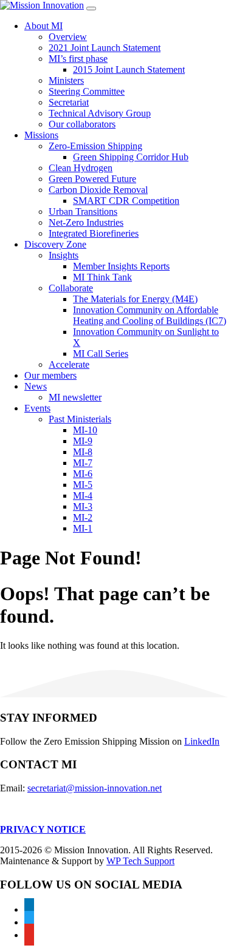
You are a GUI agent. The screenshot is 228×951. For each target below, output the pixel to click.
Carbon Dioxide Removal (98, 189)
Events (37, 408)
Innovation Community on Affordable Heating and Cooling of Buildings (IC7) (149, 315)
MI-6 (82, 474)
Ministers (66, 80)
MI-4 (82, 495)
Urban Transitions (83, 211)
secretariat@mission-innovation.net (94, 788)
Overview (68, 37)
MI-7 (82, 463)
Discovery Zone (55, 244)
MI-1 (82, 528)
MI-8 (82, 452)
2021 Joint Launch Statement (105, 47)
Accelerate (69, 364)
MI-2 (82, 517)
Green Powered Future (92, 179)
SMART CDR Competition (126, 200)
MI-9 (82, 441)
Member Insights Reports (121, 266)
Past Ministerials (80, 419)
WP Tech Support (140, 861)
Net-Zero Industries (86, 222)
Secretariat (69, 102)
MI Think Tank (102, 277)
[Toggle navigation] (91, 8)
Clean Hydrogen (80, 168)
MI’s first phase (78, 58)
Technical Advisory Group (100, 113)
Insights (63, 255)
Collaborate (71, 288)
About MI (43, 26)
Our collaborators (82, 124)
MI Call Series (100, 353)
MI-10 (85, 430)
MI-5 (82, 484)
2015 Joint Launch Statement (129, 69)
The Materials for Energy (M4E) (135, 299)
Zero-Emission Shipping (95, 146)
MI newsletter (75, 397)
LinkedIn (201, 741)
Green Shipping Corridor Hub (130, 157)
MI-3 (82, 506)
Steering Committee (87, 91)
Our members (50, 375)
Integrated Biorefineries (94, 233)
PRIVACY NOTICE (43, 829)
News (35, 386)
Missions (41, 135)
